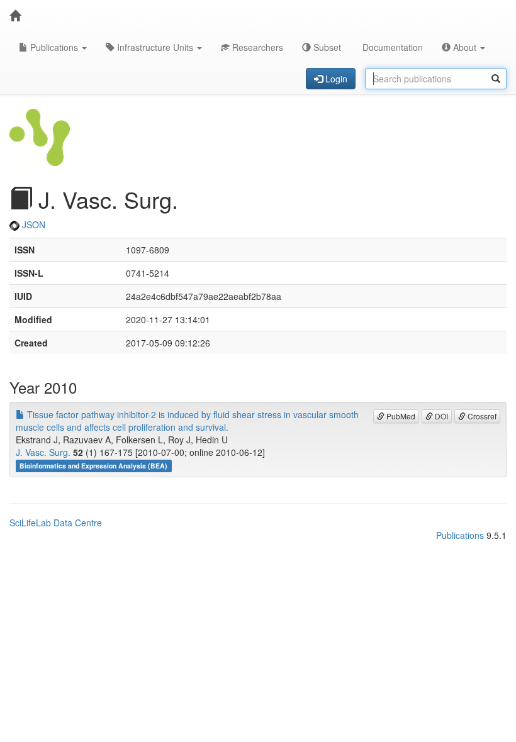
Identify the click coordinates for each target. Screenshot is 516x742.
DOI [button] (440, 416)
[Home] (15, 15)
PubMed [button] (399, 416)
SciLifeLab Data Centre (55, 522)
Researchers (256, 47)
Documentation (391, 47)
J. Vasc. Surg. (43, 452)
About (465, 47)
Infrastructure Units (155, 47)
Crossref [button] (481, 416)
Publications (54, 47)
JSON (32, 224)
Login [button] (335, 78)
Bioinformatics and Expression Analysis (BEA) (93, 465)
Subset (326, 47)
